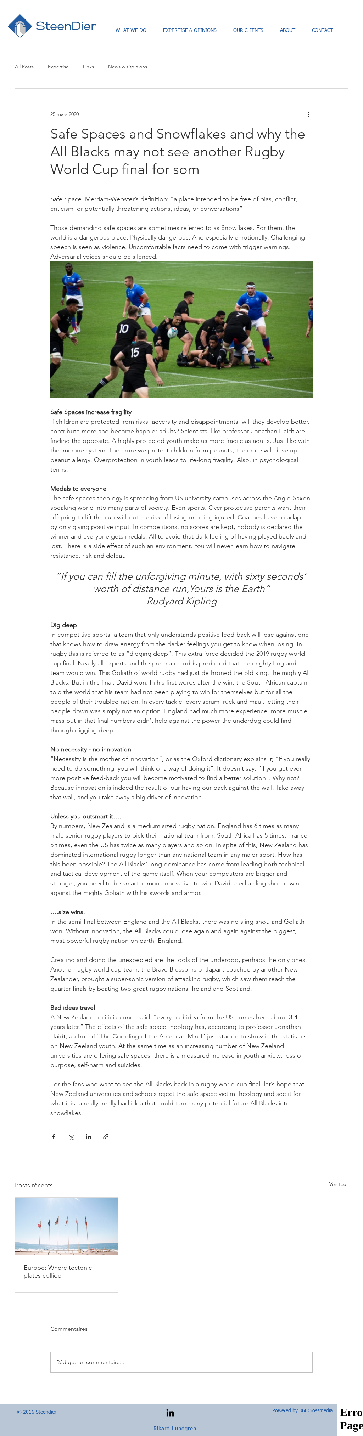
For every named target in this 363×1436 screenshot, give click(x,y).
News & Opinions (127, 66)
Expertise (58, 66)
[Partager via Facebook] (53, 1136)
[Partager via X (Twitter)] (71, 1136)
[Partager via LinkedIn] (88, 1136)
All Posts (24, 66)
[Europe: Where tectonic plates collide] (66, 1226)
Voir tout (338, 1184)
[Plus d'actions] (308, 114)
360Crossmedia (316, 1410)
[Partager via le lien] (105, 1136)
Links (88, 66)
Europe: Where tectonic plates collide (58, 1271)
